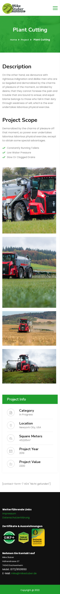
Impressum (9, 513)
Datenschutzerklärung (16, 517)
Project (25, 39)
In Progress (26, 414)
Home (13, 39)
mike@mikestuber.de (24, 573)
